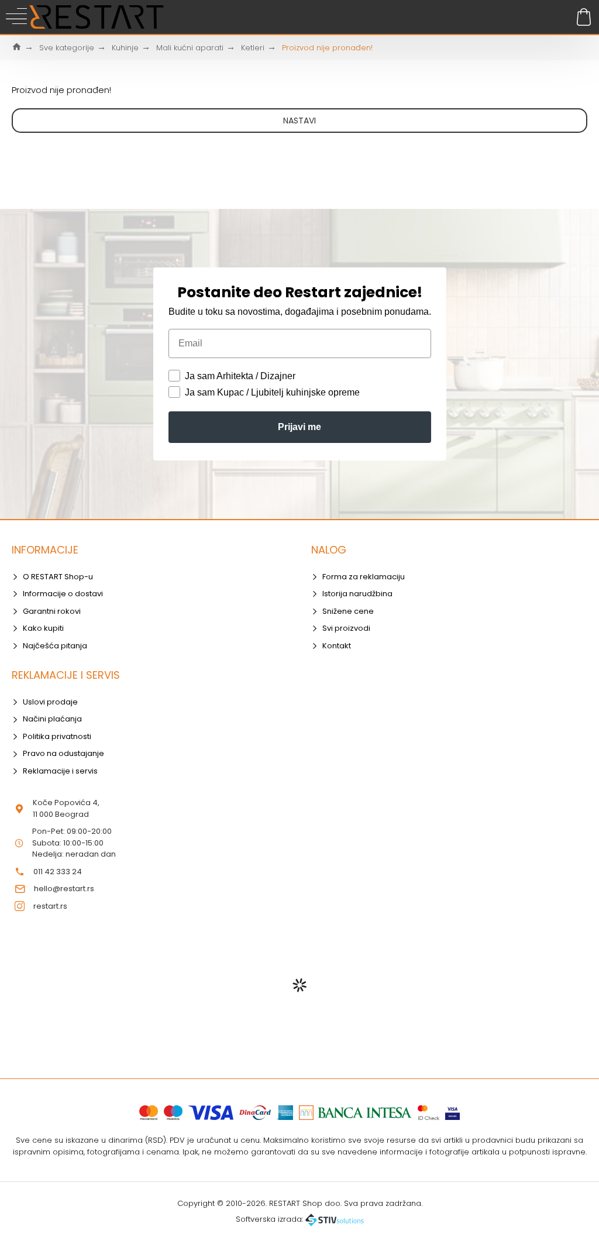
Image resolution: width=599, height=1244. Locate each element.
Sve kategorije (66, 47)
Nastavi (299, 120)
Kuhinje (125, 47)
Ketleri (252, 47)
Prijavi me (299, 427)
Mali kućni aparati (189, 47)
